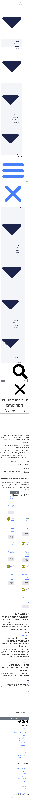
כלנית (15, 116)
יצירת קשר (20, 156)
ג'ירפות (15, 154)
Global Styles (22, 739)
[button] (13, 182)
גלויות (18, 40)
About (24, 735)
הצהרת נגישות (22, 757)
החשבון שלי (19, 157)
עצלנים (15, 152)
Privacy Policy (22, 729)
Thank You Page (22, 755)
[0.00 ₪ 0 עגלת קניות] (3, 381)
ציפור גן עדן (14, 119)
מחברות (17, 41)
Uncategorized (22, 793)
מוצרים (24, 780)
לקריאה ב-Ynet (25, 662)
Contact (24, 734)
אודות (21, 0)
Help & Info (23, 745)
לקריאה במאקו (25, 635)
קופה (25, 750)
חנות (21, 2)
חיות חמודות (23, 786)
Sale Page (23, 754)
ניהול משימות (16, 46)
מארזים (17, 45)
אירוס (15, 114)
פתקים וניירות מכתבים (14, 43)
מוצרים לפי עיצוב (22, 778)
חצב (15, 121)
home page (23, 730)
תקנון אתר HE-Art (21, 740)
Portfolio (23, 737)
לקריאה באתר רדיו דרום (23, 683)
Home (24, 744)
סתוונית (14, 117)
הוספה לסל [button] (11, 512)
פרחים (24, 770)
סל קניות (24, 752)
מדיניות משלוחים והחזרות (20, 732)
